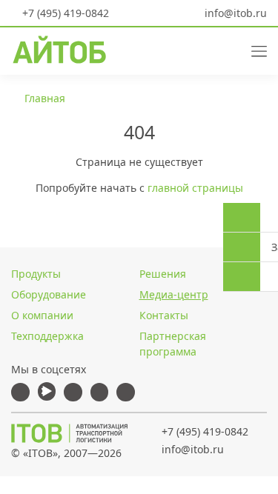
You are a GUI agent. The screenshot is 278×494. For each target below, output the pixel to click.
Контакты (163, 315)
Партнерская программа (172, 343)
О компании (42, 315)
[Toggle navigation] (254, 50)
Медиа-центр (173, 294)
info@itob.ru (234, 13)
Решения (162, 274)
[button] (202, 50)
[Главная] (69, 433)
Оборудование (48, 294)
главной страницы (195, 188)
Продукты (36, 274)
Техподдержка (47, 336)
